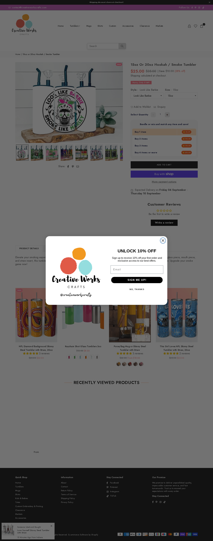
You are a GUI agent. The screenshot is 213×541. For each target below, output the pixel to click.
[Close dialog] (163, 240)
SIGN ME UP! (137, 280)
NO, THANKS (137, 289)
